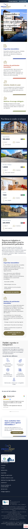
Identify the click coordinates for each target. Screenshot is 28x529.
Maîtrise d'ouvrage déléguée (8, 480)
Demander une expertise (12, 292)
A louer (3, 467)
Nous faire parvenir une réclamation (14, 524)
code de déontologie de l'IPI (19, 508)
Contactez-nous (10, 32)
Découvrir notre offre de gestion (14, 333)
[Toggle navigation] (25, 6)
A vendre (3, 465)
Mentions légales (22, 523)
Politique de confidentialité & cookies (9, 523)
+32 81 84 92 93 (22, 1)
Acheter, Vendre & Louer (7, 477)
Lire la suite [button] (5, 407)
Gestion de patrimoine (6, 475)
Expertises (3, 472)
